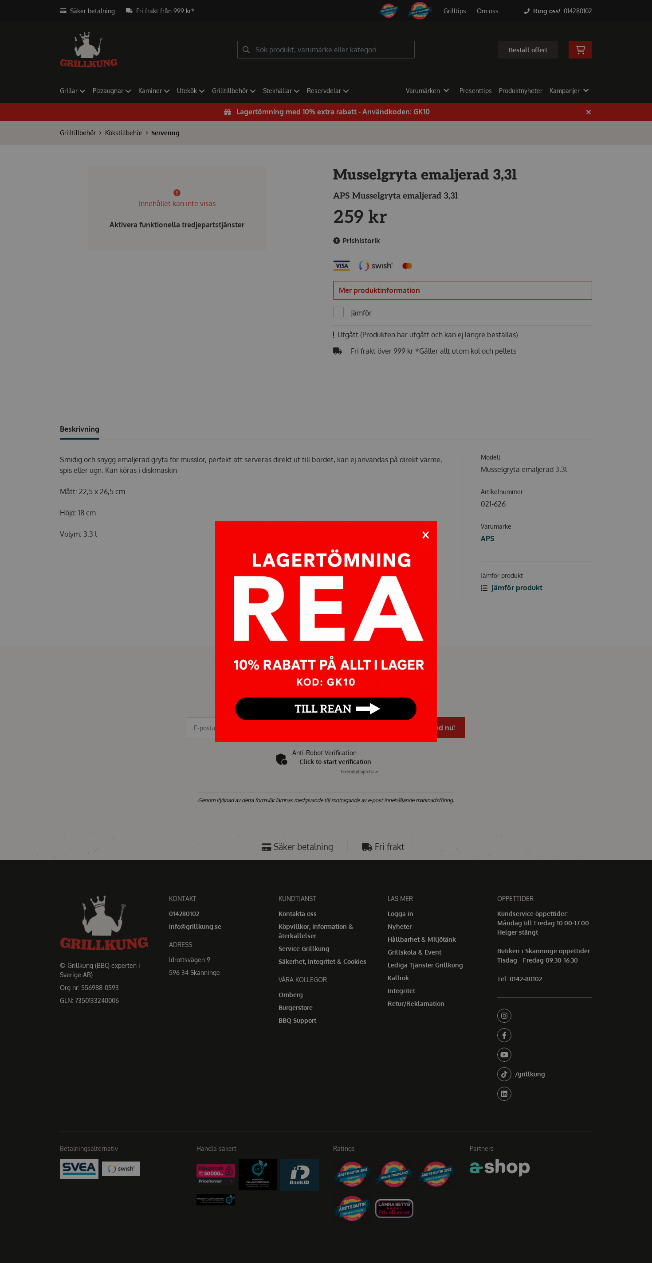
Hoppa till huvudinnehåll (322, 12)
